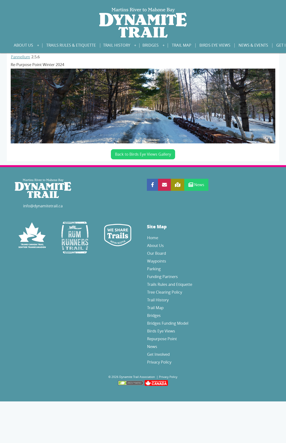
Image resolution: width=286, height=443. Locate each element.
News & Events (253, 45)
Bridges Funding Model (167, 323)
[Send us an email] (164, 185)
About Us (23, 45)
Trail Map (181, 45)
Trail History (116, 45)
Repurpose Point (162, 338)
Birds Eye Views (214, 45)
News (198, 184)
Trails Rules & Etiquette (71, 45)
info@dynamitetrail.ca (43, 205)
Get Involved (158, 354)
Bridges (150, 45)
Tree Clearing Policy (164, 292)
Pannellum (20, 56)
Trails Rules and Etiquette (169, 284)
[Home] (143, 22)
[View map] (177, 185)
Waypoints (156, 261)
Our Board (156, 253)
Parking (154, 268)
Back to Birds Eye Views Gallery (143, 154)
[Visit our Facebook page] (152, 185)
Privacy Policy (159, 362)
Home (152, 237)
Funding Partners (162, 276)
